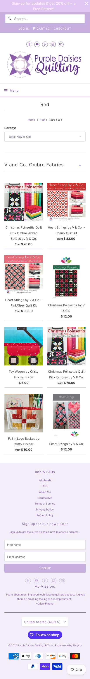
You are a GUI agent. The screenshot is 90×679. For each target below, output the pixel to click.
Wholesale (45, 480)
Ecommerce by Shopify (68, 645)
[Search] (9, 18)
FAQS (45, 486)
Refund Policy (45, 515)
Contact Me (45, 497)
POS (47, 645)
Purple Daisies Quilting (30, 645)
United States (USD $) (43, 622)
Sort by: (10, 128)
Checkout (62, 28)
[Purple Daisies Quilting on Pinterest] (45, 44)
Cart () (43, 28)
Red (44, 104)
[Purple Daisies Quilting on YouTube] (37, 44)
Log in (24, 28)
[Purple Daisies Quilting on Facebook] (29, 44)
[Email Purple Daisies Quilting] (61, 44)
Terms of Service (45, 503)
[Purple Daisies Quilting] (44, 64)
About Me (45, 492)
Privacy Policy (45, 509)
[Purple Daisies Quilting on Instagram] (53, 44)
